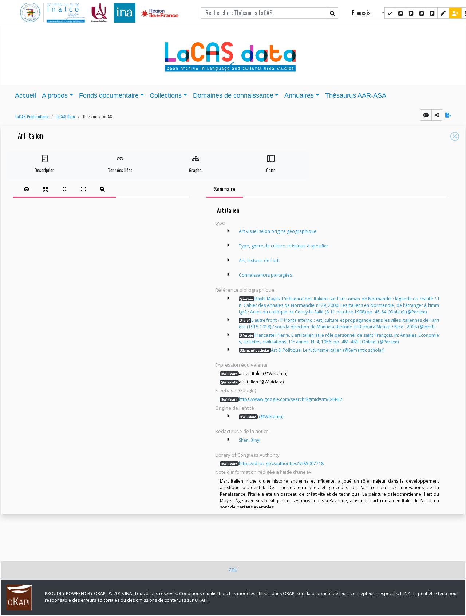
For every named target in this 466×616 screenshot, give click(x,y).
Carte (271, 170)
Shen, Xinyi (249, 440)
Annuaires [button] (299, 95)
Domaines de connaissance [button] (233, 95)
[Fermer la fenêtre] (454, 136)
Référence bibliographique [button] (245, 289)
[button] (30, 117)
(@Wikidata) (261, 416)
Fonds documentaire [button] (109, 95)
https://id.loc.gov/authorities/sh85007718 (272, 463)
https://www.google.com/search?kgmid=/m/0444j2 (281, 399)
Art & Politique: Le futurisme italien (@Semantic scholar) (312, 350)
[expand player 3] (83, 189)
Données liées (120, 170)
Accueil (25, 95)
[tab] (64, 189)
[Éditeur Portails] (389, 13)
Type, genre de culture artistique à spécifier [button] (283, 246)
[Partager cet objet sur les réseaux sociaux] (436, 115)
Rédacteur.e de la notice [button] (242, 431)
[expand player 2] (64, 189)
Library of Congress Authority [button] (247, 455)
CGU (233, 569)
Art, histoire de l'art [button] (259, 260)
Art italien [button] (30, 136)
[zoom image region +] (102, 189)
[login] (455, 13)
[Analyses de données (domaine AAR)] (421, 13)
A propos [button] (55, 95)
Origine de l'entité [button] (234, 408)
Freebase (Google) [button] (235, 390)
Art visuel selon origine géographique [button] (277, 231)
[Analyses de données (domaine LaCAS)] (432, 13)
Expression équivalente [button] (241, 365)
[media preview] (26, 189)
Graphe (195, 170)
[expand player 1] (45, 189)
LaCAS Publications (31, 117)
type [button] (220, 222)
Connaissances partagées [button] (265, 275)
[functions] (443, 13)
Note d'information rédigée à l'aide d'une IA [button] (263, 472)
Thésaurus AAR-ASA (355, 95)
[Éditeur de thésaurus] (411, 13)
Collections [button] (166, 95)
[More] (228, 230)
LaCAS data (65, 117)
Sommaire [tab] (224, 189)
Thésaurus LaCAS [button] (97, 117)
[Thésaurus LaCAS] (400, 13)
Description (45, 170)
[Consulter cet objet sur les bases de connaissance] (426, 115)
